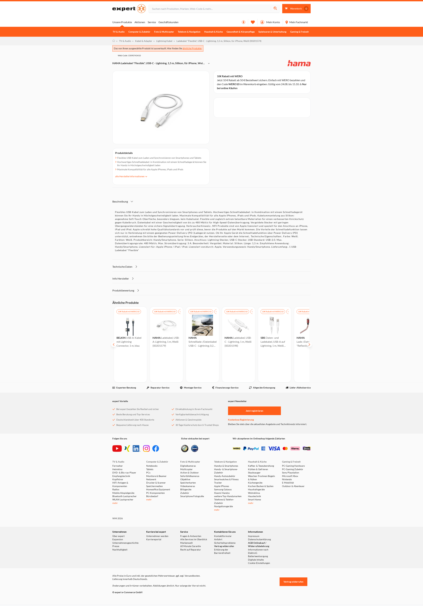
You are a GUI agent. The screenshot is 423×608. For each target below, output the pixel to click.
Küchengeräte (255, 482)
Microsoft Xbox (290, 476)
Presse (115, 546)
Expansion (117, 539)
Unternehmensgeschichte (125, 543)
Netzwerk (151, 479)
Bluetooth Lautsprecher (124, 496)
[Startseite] (113, 41)
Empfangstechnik (121, 476)
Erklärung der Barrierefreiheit (222, 551)
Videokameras (187, 486)
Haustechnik (254, 496)
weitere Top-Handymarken (228, 496)
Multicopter (186, 469)
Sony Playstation (290, 472)
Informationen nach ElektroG (258, 551)
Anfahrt (218, 539)
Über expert (118, 536)
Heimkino (117, 469)
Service (152, 22)
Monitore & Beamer (156, 476)
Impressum (253, 536)
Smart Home (254, 499)
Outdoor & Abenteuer (293, 486)
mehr (115, 503)
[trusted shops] (184, 448)
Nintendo (287, 479)
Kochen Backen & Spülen (260, 486)
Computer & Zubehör (139, 31)
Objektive (185, 479)
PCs (148, 472)
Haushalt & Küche (213, 31)
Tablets (149, 469)
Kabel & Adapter (142, 41)
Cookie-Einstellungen (259, 563)
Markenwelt (186, 543)
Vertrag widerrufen (224, 546)
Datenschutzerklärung (259, 539)
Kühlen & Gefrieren (258, 469)
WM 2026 (117, 518)
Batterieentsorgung (258, 556)
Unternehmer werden (157, 536)
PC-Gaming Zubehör (292, 469)
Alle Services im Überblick (193, 539)
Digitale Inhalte (256, 559)
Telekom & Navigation (189, 31)
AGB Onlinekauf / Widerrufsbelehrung (258, 544)
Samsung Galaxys (223, 489)
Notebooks (151, 466)
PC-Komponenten (155, 493)
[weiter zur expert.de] (125, 599)
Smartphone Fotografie (192, 496)
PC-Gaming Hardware (293, 466)
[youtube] (117, 448)
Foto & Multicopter (164, 31)
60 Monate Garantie (190, 546)
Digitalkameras (188, 466)
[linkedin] (136, 448)
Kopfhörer (117, 479)
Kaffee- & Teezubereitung (261, 466)
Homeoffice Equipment (158, 489)
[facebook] (155, 448)
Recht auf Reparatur (190, 549)
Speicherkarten (188, 482)
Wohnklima (254, 493)
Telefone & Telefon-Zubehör (224, 501)
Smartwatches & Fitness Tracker (226, 481)
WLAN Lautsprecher (122, 499)
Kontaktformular (223, 536)
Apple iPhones (221, 486)
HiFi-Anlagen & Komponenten (120, 484)
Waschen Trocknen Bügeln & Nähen (261, 478)
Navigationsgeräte (223, 506)
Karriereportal (153, 539)
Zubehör (184, 493)
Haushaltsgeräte (256, 489)
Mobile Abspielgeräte (123, 493)
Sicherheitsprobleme (224, 543)
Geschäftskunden (168, 22)
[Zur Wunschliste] (253, 22)
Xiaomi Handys (222, 493)
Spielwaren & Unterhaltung (272, 31)
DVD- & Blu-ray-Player (124, 472)
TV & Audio (119, 31)
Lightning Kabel (163, 41)
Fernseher (117, 466)
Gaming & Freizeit (299, 31)
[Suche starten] (275, 9)
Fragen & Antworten (190, 536)
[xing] (127, 448)
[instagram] (146, 448)
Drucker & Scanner (156, 482)
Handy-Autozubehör (224, 476)
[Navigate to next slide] (309, 344)
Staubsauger (254, 472)
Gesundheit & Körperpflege (241, 31)
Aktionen (140, 22)
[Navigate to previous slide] (113, 344)
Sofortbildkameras (189, 476)
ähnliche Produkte (192, 48)
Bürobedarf (152, 496)
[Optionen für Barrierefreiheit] (243, 22)
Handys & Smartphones (226, 466)
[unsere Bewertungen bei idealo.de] (194, 448)
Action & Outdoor (189, 472)
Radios (115, 489)
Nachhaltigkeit (119, 549)
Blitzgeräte (185, 489)
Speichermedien (154, 486)
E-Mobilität (288, 482)
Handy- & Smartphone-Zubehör (226, 471)
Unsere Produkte (122, 22)
